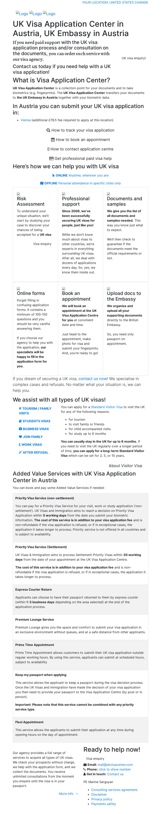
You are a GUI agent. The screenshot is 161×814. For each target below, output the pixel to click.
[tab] (80, 175)
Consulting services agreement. (114, 790)
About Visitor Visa (125, 465)
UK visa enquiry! (134, 58)
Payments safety (103, 804)
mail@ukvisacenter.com (115, 765)
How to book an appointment (82, 139)
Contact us (115, 774)
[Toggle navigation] (142, 14)
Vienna (26, 120)
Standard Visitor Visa (107, 407)
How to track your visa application (82, 130)
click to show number (115, 769)
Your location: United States (108, 2)
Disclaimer (99, 794)
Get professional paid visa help (82, 158)
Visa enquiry (42, 244)
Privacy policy (101, 799)
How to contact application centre (81, 149)
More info (67, 794)
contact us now (93, 378)
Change (141, 2)
